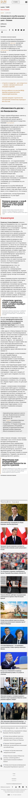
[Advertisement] (14, 488)
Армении (13, 43)
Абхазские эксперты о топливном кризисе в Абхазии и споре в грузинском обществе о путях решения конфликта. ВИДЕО (13, 697)
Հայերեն (3, 7)
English (7, 7)
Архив (3, 12)
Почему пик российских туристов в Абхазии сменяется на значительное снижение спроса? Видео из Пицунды (13, 622)
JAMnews (4, 24)
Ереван (3, 26)
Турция (8, 420)
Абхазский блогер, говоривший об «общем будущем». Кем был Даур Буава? (12, 523)
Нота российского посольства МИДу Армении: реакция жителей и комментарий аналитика (13, 92)
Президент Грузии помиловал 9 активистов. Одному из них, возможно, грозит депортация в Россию (13, 547)
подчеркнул (10, 123)
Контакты (14, 778)
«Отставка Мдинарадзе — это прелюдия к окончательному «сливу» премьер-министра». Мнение (13, 647)
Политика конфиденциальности (14, 783)
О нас (14, 773)
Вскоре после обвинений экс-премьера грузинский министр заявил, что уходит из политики (12, 672)
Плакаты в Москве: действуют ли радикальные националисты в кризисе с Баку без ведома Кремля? (13, 596)
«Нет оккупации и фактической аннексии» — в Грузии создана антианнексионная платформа (13, 722)
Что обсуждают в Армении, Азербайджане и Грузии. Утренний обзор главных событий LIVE (13, 572)
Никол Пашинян (5, 10)
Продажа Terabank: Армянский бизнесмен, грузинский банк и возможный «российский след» (14, 745)
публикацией (5, 50)
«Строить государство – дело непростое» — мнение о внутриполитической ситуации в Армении (14, 85)
